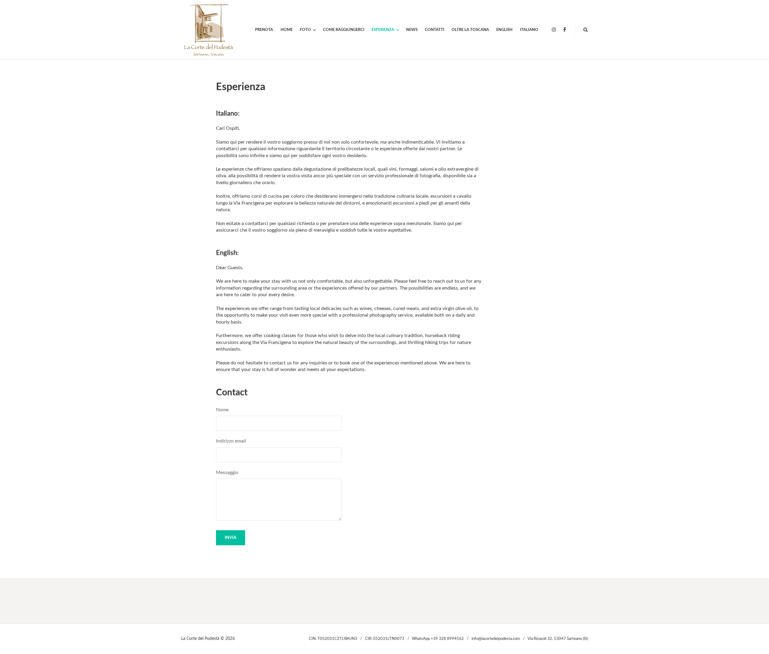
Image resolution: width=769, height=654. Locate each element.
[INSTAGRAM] (554, 30)
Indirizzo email (231, 441)
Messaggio (227, 472)
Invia (230, 538)
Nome (222, 409)
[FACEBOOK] (564, 30)
